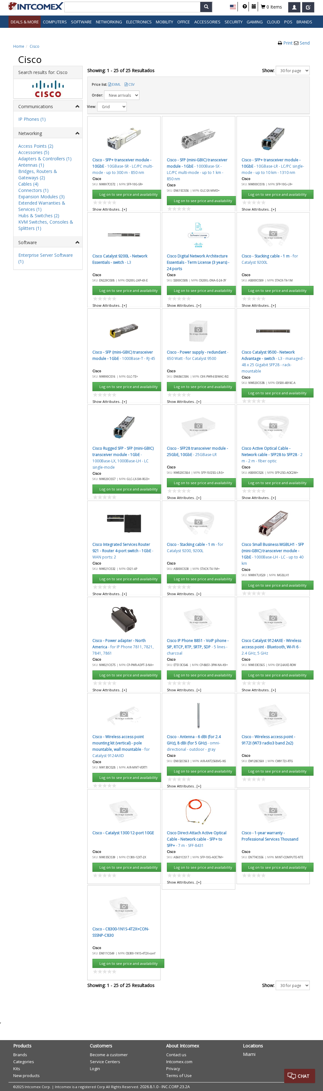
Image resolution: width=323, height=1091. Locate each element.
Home (18, 46)
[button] (233, 7)
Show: (268, 70)
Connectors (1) (33, 190)
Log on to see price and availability (128, 194)
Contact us (176, 1054)
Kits (16, 1068)
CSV (131, 84)
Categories (23, 1061)
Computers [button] (55, 22)
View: (91, 106)
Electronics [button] (139, 22)
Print (288, 43)
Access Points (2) (35, 146)
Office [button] (183, 22)
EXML (116, 84)
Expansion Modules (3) (41, 197)
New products (26, 1075)
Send (305, 43)
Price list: (99, 84)
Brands (304, 22)
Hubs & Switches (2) (38, 216)
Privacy (173, 1068)
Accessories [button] (207, 22)
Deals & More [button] (25, 22)
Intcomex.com (179, 1061)
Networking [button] (109, 22)
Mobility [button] (164, 22)
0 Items (273, 7)
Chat (303, 1076)
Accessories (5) (33, 152)
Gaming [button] (255, 22)
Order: (97, 95)
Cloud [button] (273, 22)
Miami (249, 1054)
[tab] (48, 105)
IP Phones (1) (32, 119)
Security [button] (234, 22)
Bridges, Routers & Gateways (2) (37, 174)
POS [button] (288, 22)
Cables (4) (28, 184)
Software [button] (81, 22)
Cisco (34, 46)
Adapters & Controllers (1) (45, 159)
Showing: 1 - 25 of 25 (121, 70)
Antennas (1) (31, 165)
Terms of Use (179, 1075)
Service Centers (105, 1061)
